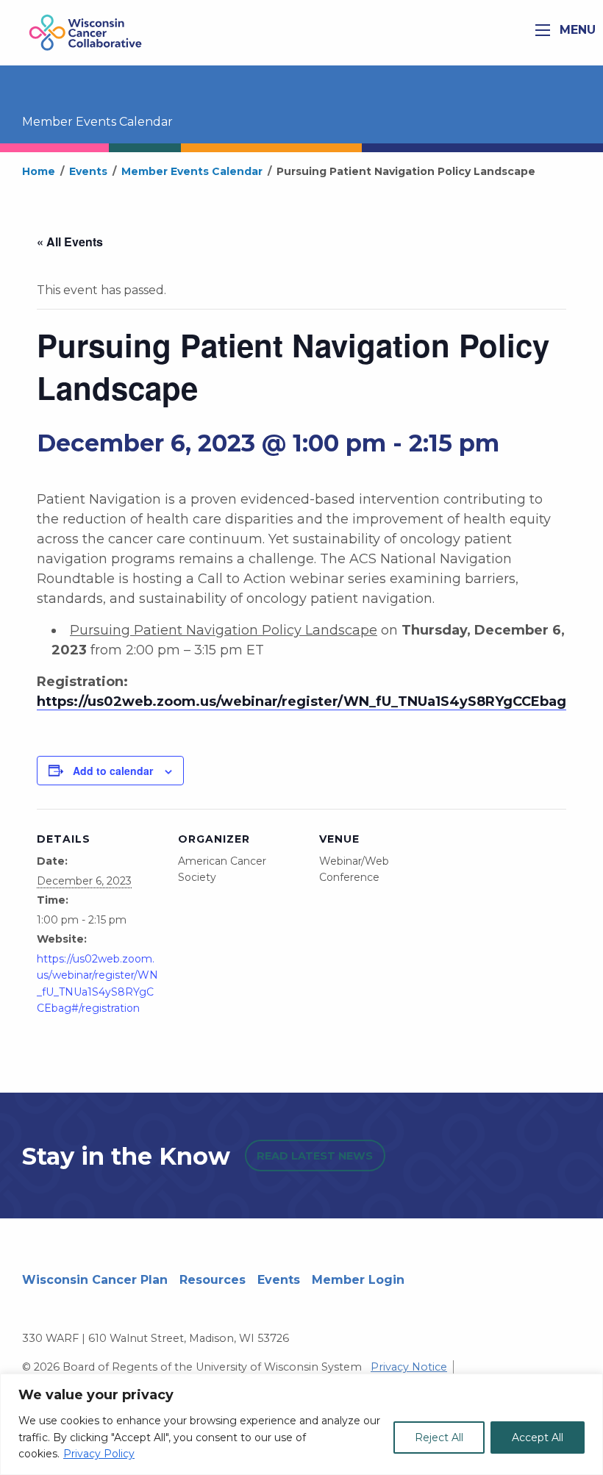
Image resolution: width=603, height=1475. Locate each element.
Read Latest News (315, 1155)
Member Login (358, 1280)
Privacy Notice (409, 1367)
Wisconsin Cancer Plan (95, 1280)
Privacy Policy (99, 1453)
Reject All (439, 1437)
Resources (212, 1280)
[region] (301, 1424)
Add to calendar (113, 770)
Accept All (537, 1437)
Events (278, 1280)
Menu (576, 30)
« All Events (70, 241)
